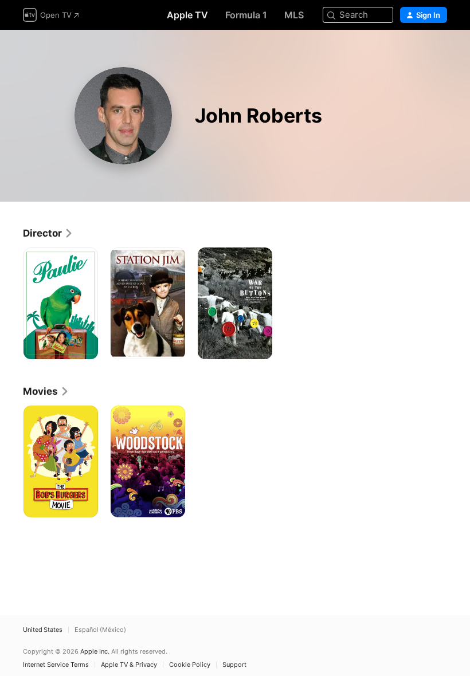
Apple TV (187, 15)
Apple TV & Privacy (129, 665)
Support (234, 665)
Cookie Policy (189, 665)
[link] (48, 233)
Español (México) (100, 630)
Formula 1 (246, 15)
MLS (294, 15)
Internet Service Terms (56, 665)
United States (42, 630)
